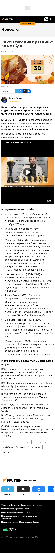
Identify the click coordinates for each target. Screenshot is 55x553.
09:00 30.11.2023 (8, 51)
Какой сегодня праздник (21, 442)
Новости (6, 442)
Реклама (36, 522)
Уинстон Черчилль (34, 447)
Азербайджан (8, 447)
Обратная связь (25, 522)
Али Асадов (20, 447)
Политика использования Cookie (15, 512)
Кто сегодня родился (41, 442)
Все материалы (14, 101)
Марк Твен (6, 452)
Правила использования (31, 505)
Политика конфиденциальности (15, 508)
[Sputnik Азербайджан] (8, 20)
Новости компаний (9, 522)
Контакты (15, 505)
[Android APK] (9, 530)
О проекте (5, 505)
